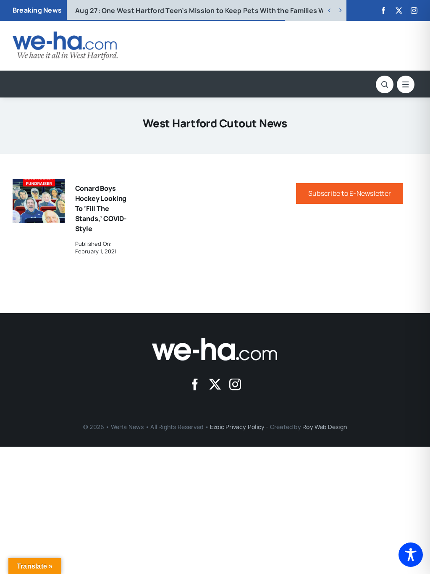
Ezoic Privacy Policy (237, 427)
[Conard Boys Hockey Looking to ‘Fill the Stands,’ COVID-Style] (39, 185)
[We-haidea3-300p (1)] (65, 34)
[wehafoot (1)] (215, 341)
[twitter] (399, 10)
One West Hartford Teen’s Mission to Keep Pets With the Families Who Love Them (223, 10)
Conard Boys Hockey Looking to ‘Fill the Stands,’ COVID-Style (101, 208)
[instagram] (414, 10)
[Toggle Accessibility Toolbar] (411, 555)
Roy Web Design (324, 427)
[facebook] (383, 10)
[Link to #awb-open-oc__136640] (405, 84)
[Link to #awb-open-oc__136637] (384, 84)
